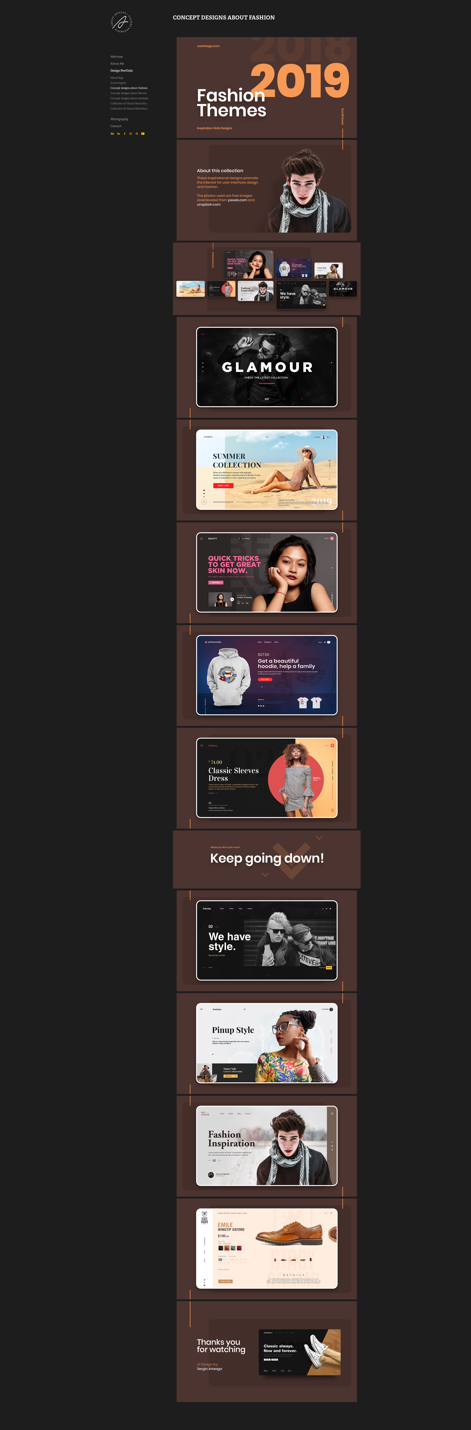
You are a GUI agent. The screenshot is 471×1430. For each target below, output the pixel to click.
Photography (119, 119)
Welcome (116, 57)
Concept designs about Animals (129, 98)
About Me (117, 64)
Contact (116, 126)
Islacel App (116, 77)
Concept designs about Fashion (129, 88)
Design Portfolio (121, 71)
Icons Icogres (118, 83)
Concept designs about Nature (128, 93)
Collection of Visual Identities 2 (129, 108)
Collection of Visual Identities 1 (128, 103)
